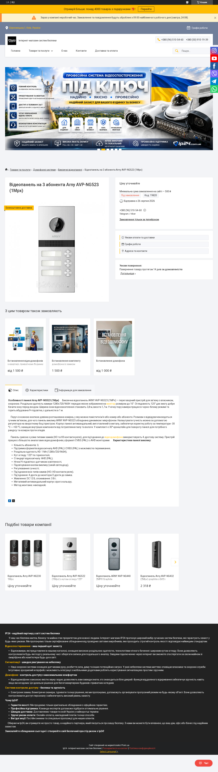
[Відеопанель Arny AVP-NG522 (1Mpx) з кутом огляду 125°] (70, 554)
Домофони (11, 675)
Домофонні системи (44, 169)
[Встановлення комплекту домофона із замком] (70, 339)
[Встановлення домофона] (114, 339)
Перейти (146, 9)
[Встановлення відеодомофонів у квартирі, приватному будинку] (25, 339)
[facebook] (9, 501)
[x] (13, 501)
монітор (110, 403)
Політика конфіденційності (142, 748)
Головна (15, 50)
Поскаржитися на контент (115, 748)
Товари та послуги (39, 50)
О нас (64, 50)
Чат (206, 763)
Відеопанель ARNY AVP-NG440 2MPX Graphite (113, 578)
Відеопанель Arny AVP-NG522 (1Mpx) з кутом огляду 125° (68, 578)
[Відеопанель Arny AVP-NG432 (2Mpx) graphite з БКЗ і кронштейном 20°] (158, 554)
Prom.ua (125, 745)
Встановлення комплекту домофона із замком (66, 362)
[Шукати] (176, 51)
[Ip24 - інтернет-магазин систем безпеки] (12, 40)
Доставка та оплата (106, 50)
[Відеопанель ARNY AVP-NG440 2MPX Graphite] (114, 554)
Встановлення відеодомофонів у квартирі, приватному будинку (25, 362)
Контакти (81, 50)
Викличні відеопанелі (70, 169)
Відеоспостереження (17, 646)
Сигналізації (12, 662)
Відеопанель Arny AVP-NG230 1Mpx (24, 578)
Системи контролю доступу (21, 687)
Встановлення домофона (110, 360)
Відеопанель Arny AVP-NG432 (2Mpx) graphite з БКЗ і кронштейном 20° (157, 579)
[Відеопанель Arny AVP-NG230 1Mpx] (25, 554)
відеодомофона (114, 437)
